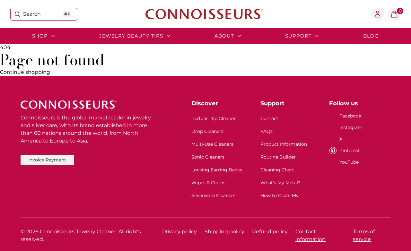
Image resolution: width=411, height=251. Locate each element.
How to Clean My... (281, 195)
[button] (394, 14)
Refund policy (270, 232)
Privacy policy (179, 232)
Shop (40, 36)
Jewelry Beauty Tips (131, 36)
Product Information (283, 144)
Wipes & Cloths (208, 183)
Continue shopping (25, 72)
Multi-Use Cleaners (212, 144)
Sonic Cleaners (207, 157)
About (224, 36)
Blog (371, 36)
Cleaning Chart (277, 170)
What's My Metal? (280, 183)
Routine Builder (278, 157)
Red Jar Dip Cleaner (213, 118)
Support (298, 36)
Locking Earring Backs (216, 170)
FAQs (266, 131)
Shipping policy (224, 232)
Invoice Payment (47, 160)
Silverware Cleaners (213, 195)
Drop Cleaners (207, 131)
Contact (269, 118)
